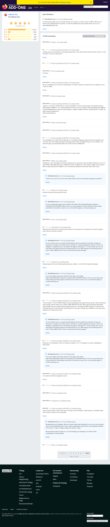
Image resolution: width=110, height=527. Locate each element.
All (37, 493)
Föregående (63, 453)
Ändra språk (90, 513)
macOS (38, 480)
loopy (53, 219)
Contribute (74, 477)
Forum (21, 495)
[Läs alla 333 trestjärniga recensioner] (19, 34)
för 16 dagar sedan (69, 176)
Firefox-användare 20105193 (60, 82)
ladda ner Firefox (66, 2)
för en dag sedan (62, 42)
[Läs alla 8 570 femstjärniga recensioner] (19, 29)
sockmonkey (55, 227)
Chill (53, 393)
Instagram (90, 474)
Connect (73, 474)
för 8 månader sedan (67, 19)
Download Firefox (42, 474)
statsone (54, 262)
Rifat (53, 96)
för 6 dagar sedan (74, 82)
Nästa (87, 453)
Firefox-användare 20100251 (60, 130)
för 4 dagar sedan (59, 71)
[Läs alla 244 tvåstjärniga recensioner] (19, 36)
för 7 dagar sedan (74, 103)
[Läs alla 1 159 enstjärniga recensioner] (19, 39)
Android (39, 486)
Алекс (53, 122)
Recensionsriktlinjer (26, 504)
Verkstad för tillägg (26, 482)
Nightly (55, 476)
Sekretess (5, 509)
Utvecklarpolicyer (25, 489)
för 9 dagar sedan (74, 138)
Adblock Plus (13, 14)
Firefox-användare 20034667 (60, 300)
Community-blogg (25, 492)
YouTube (90, 477)
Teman (36, 7)
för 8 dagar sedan (61, 122)
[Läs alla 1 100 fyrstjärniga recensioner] (19, 32)
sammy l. (54, 42)
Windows (39, 477)
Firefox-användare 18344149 (60, 153)
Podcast (90, 486)
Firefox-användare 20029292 (60, 340)
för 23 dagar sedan (61, 190)
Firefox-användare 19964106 (60, 385)
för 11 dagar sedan (74, 153)
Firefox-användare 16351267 (60, 373)
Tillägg (30, 7)
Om (20, 474)
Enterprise (56, 486)
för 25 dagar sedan (65, 227)
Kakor (12, 509)
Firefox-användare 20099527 (60, 138)
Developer (73, 480)
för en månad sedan (63, 262)
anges (13, 514)
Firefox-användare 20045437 (60, 293)
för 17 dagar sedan (61, 161)
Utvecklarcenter (25, 485)
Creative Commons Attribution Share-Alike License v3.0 (65, 514)
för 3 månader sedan (61, 445)
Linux (38, 489)
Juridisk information (21, 509)
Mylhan (54, 190)
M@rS (53, 161)
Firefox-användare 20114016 (60, 50)
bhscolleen (55, 400)
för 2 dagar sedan (74, 50)
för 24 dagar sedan (61, 219)
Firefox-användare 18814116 (60, 103)
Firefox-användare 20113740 (60, 63)
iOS (37, 483)
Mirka (53, 445)
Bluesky (89, 483)
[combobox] (96, 7)
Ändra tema (90, 518)
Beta (54, 479)
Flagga (44, 29)
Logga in (105, 2)
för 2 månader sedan (75, 373)
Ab (52, 71)
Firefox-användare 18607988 (60, 408)
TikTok (89, 480)
